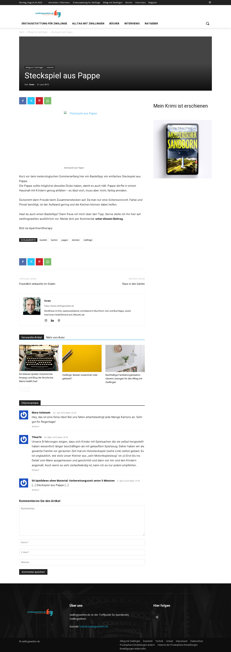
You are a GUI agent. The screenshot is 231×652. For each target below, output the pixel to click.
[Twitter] (31, 100)
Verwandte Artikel (31, 337)
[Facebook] (22, 100)
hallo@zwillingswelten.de (93, 626)
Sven (31, 84)
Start (21, 32)
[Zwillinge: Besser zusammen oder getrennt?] (82, 358)
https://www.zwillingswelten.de (59, 306)
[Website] (60, 321)
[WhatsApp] (47, 100)
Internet (50, 67)
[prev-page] (21, 389)
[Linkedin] (54, 321)
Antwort (35, 426)
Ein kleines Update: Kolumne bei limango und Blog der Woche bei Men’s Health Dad (36, 378)
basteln (43, 240)
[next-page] (27, 389)
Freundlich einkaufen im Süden (37, 283)
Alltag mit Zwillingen (37, 32)
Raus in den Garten (133, 283)
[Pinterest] (39, 100)
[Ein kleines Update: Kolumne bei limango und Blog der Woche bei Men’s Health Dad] (38, 358)
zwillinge (88, 240)
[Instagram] (210, 3)
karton (54, 240)
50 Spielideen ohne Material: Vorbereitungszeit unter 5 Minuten (73, 480)
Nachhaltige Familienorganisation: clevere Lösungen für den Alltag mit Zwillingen (123, 379)
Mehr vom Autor (55, 337)
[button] (207, 23)
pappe (65, 240)
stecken (76, 240)
